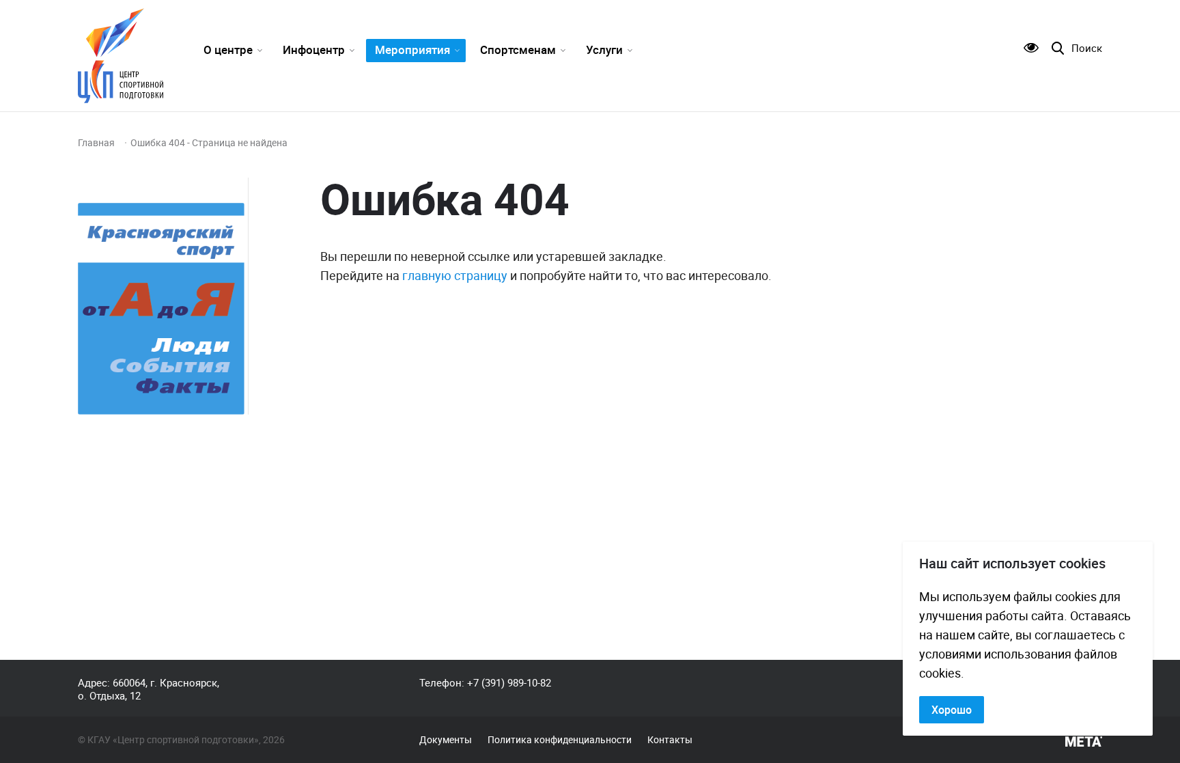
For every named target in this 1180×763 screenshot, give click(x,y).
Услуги (604, 49)
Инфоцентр (314, 49)
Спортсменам (518, 49)
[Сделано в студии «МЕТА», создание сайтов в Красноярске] (1083, 741)
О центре (228, 49)
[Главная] (120, 55)
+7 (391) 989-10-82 (509, 682)
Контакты (669, 740)
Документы (445, 740)
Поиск (1086, 48)
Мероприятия (412, 49)
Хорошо (951, 709)
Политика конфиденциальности (560, 740)
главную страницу (454, 275)
